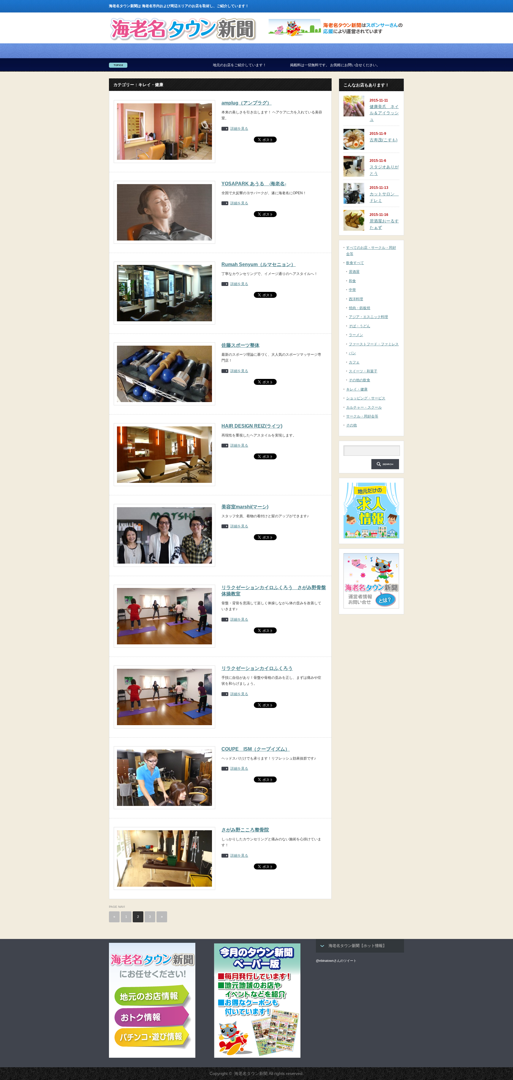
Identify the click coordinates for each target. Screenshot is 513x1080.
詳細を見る (239, 129)
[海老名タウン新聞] (183, 42)
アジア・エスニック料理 (368, 317)
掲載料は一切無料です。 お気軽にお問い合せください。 (282, 65)
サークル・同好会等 (362, 416)
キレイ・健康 (357, 389)
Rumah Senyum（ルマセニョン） (258, 264)
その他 (351, 425)
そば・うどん (359, 326)
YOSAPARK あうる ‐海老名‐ (253, 183)
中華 (352, 290)
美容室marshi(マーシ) (244, 506)
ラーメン (356, 335)
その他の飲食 (359, 380)
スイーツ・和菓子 (363, 371)
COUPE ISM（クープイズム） (255, 749)
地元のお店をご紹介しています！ (186, 65)
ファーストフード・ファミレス (374, 344)
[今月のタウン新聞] (257, 1056)
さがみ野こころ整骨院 (245, 829)
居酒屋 (354, 272)
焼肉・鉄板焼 (359, 308)
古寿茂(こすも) (384, 139)
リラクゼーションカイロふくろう (257, 668)
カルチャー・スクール (364, 407)
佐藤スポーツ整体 (240, 345)
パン (352, 353)
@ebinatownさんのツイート (336, 960)
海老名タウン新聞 (250, 1073)
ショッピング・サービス (365, 398)
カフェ (354, 362)
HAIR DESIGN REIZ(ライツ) (251, 425)
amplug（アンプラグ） (246, 102)
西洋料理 (356, 299)
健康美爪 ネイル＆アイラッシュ (384, 113)
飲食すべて (355, 263)
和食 (352, 281)
